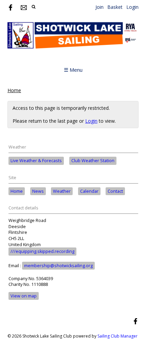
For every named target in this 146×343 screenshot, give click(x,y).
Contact (115, 191)
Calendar (89, 191)
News (38, 191)
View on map (24, 296)
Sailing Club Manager (117, 336)
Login (132, 7)
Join (99, 7)
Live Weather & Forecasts (36, 161)
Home (14, 90)
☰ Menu (73, 69)
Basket (115, 7)
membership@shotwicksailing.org (58, 266)
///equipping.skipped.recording (42, 251)
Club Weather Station (92, 161)
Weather (62, 191)
